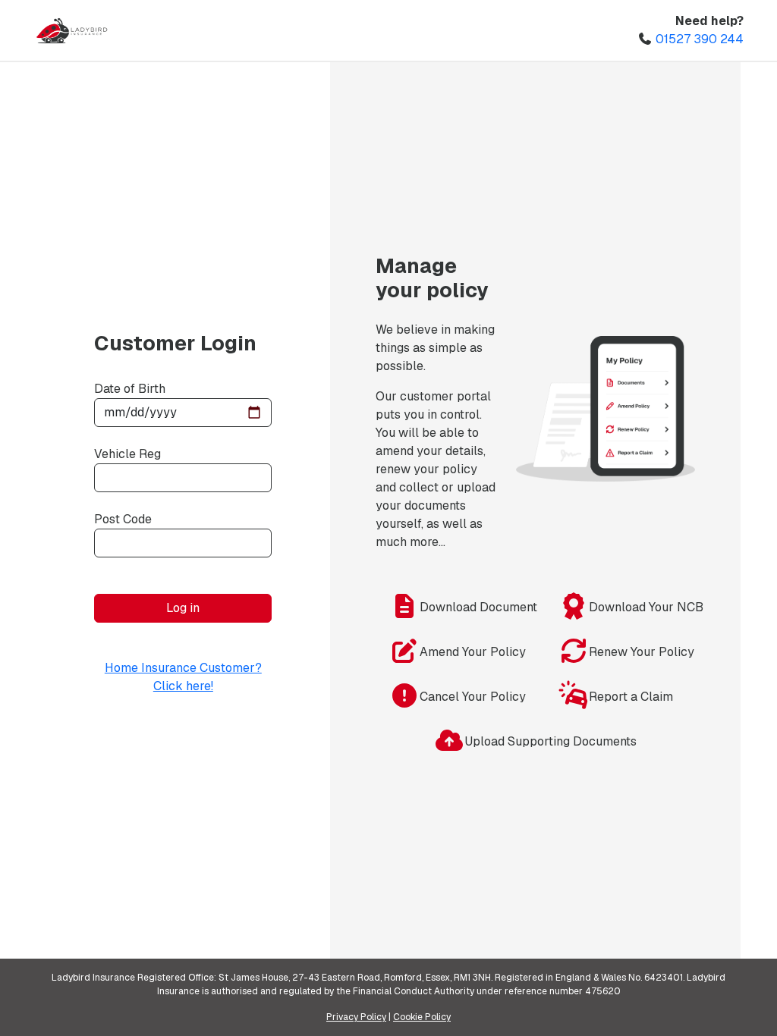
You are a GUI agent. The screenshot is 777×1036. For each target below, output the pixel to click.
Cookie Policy (422, 1017)
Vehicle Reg (127, 454)
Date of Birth (129, 389)
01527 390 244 (700, 39)
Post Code (123, 519)
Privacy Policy (356, 1017)
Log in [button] (183, 608)
